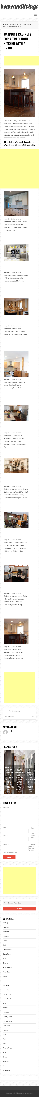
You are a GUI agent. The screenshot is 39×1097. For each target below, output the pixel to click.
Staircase (6, 1061)
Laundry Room (7, 1021)
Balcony (5, 923)
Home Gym (6, 990)
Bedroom (6, 936)
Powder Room (7, 1048)
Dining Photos (7, 950)
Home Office (7, 994)
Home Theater (7, 999)
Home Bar (6, 985)
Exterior (5, 963)
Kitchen (12, 24)
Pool (4, 1039)
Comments (7, 807)
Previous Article (14, 711)
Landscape (6, 1012)
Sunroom (6, 1066)
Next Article (9, 717)
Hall (4, 981)
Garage (5, 976)
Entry (4, 958)
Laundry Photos (7, 1017)
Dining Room (7, 954)
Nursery (5, 1030)
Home (6, 24)
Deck (4, 945)
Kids (4, 1003)
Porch (4, 1044)
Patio (4, 1035)
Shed (4, 1052)
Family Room (7, 972)
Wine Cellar (6, 1070)
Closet (5, 941)
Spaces (5, 1057)
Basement (6, 927)
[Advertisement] (19, 168)
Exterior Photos (7, 967)
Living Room (6, 1026)
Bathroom (6, 932)
